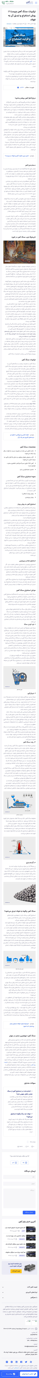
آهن (31, 61)
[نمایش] (18, 87)
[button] (8, 3)
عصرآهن (16, 1368)
